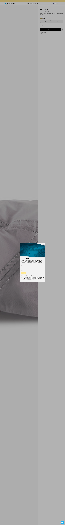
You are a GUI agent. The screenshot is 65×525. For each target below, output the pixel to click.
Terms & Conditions (32, 275)
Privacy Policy (40, 277)
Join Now (23, 273)
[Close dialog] (43, 244)
